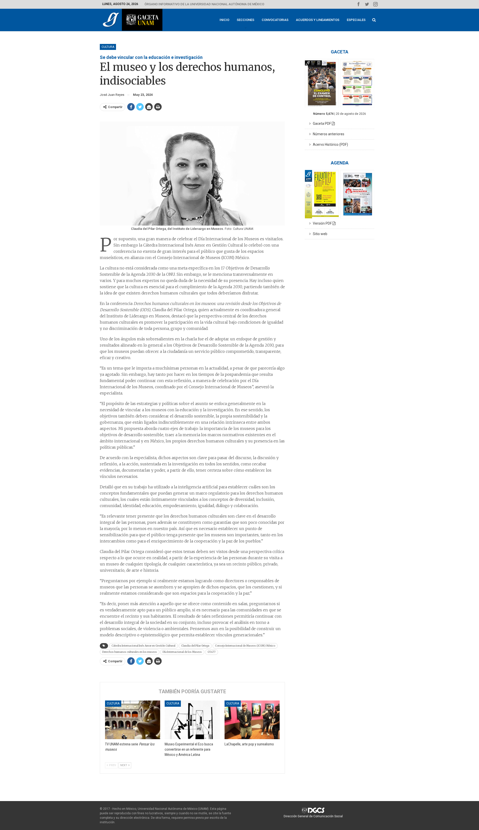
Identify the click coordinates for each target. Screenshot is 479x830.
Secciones (245, 20)
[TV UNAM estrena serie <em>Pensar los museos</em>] (132, 719)
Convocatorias (275, 20)
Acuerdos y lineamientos (317, 20)
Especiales (356, 20)
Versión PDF (322, 223)
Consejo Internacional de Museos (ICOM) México (245, 645)
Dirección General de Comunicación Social (313, 816)
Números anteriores (327, 134)
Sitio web (319, 234)
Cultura (108, 47)
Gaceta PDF (321, 124)
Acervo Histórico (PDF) (329, 144)
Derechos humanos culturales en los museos (129, 652)
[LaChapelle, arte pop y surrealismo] (252, 719)
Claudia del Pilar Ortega (195, 645)
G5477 (212, 652)
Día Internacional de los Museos (182, 652)
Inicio (224, 20)
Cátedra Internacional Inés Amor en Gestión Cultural (143, 645)
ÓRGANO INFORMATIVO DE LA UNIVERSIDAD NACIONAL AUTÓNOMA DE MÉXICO (204, 4)
